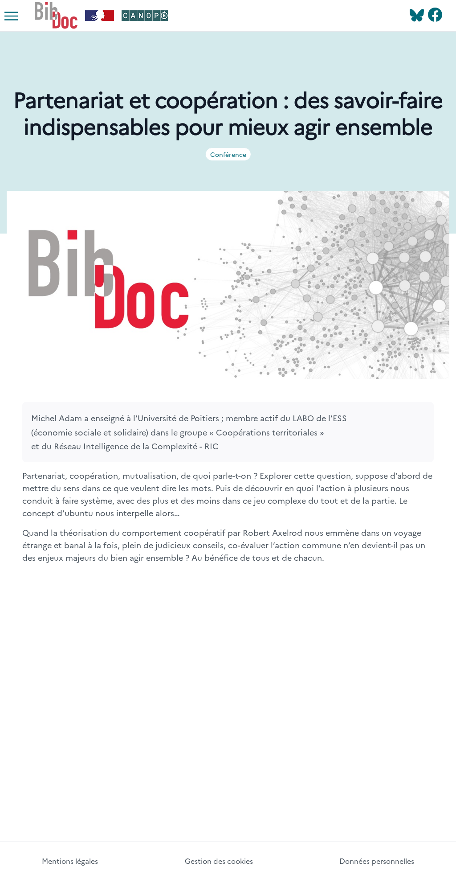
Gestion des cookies (219, 861)
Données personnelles (376, 861)
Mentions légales (70, 861)
